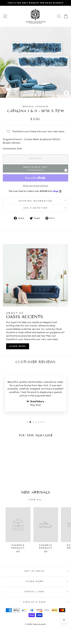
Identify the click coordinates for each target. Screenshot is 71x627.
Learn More (17, 346)
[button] (35, 168)
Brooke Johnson (35, 106)
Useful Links (35, 591)
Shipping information (35, 201)
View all (35, 499)
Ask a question (35, 208)
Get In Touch (35, 571)
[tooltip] (65, 170)
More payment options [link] (35, 185)
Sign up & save (34, 602)
